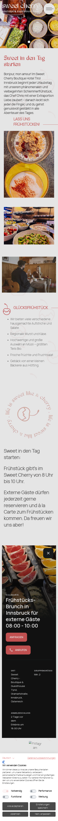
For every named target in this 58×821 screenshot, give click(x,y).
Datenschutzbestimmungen (42, 758)
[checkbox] (5, 791)
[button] (8, 758)
